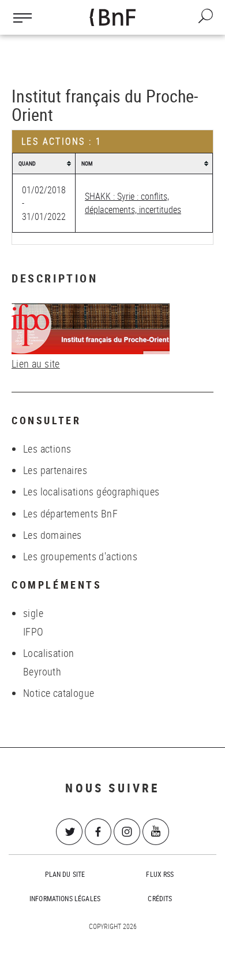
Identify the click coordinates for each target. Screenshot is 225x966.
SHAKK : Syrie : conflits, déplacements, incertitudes (133, 203)
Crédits (160, 898)
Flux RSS (160, 874)
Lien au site (36, 363)
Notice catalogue (58, 693)
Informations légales (64, 898)
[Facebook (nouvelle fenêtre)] (98, 831)
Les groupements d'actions (80, 556)
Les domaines (52, 535)
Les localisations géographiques (91, 491)
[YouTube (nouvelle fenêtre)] (155, 831)
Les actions (47, 449)
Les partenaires (55, 470)
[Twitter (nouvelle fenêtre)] (69, 831)
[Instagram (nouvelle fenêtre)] (127, 831)
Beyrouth (42, 671)
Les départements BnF (70, 513)
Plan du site (65, 874)
